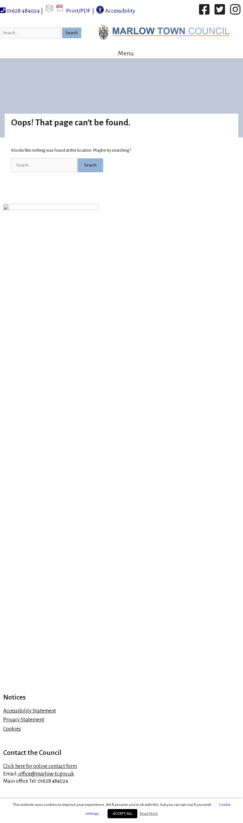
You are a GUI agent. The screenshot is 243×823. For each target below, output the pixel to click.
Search (71, 32)
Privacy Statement (23, 720)
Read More (149, 813)
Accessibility (119, 11)
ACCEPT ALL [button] (122, 814)
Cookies (12, 729)
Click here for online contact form (40, 766)
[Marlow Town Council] (163, 32)
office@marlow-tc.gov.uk (45, 774)
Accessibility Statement (29, 711)
